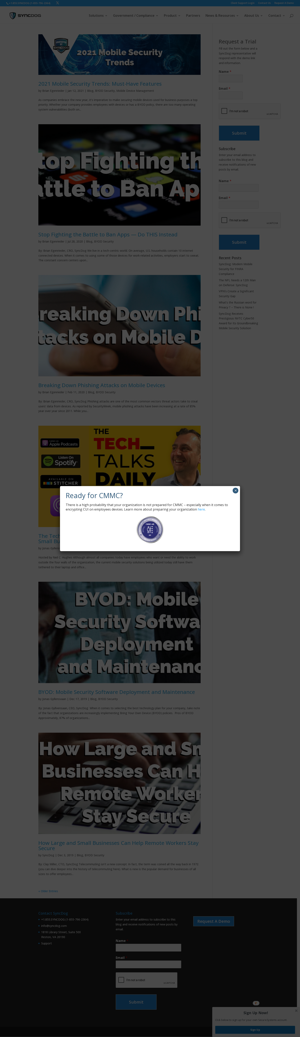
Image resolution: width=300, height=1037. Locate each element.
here (201, 509)
